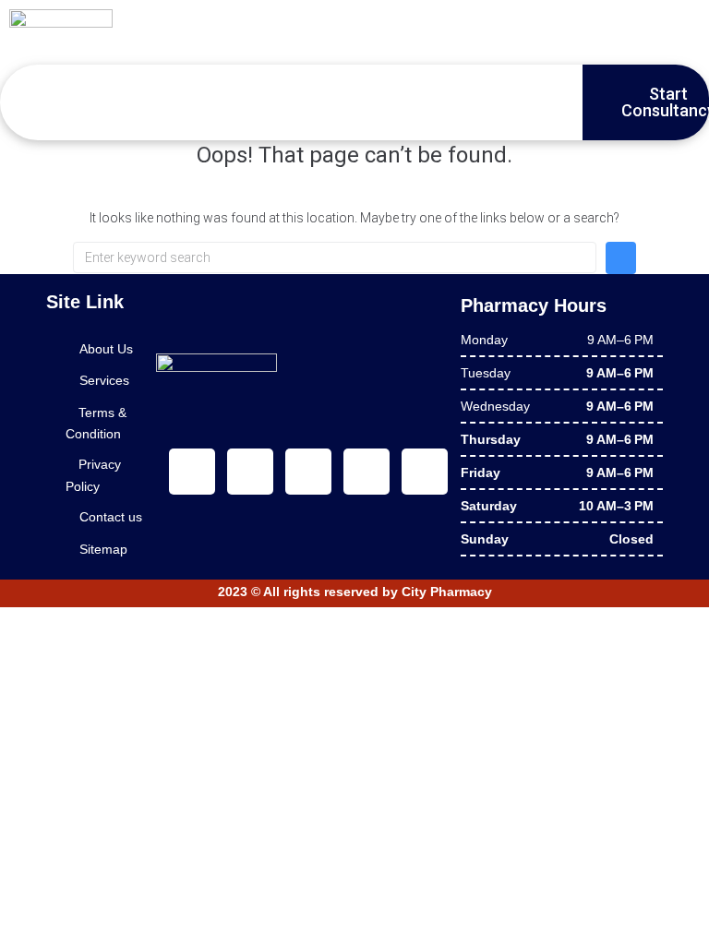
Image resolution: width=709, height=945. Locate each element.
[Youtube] (308, 472)
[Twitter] (250, 472)
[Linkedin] (366, 472)
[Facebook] (192, 472)
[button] (51, 102)
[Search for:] (334, 257)
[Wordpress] (425, 472)
